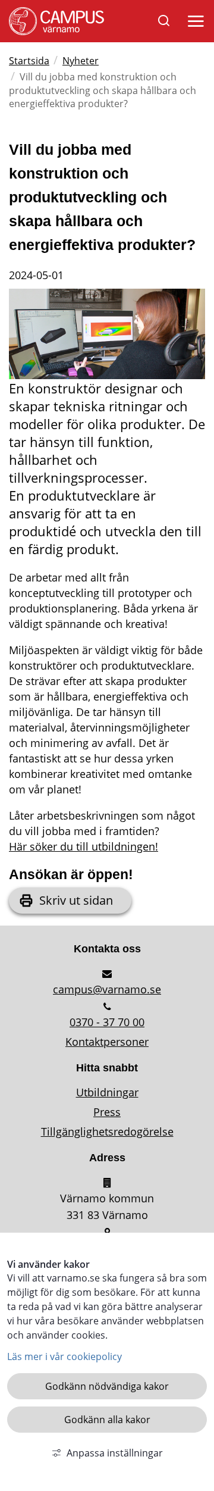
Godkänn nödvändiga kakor (107, 1386)
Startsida (29, 60)
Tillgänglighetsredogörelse (107, 1131)
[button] (193, 23)
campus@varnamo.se (107, 989)
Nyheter (80, 60)
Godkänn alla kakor (107, 1419)
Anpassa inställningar (115, 1452)
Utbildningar (107, 1092)
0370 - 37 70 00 (107, 1022)
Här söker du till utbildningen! (83, 846)
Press (107, 1112)
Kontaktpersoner (107, 1041)
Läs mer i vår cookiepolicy (64, 1356)
